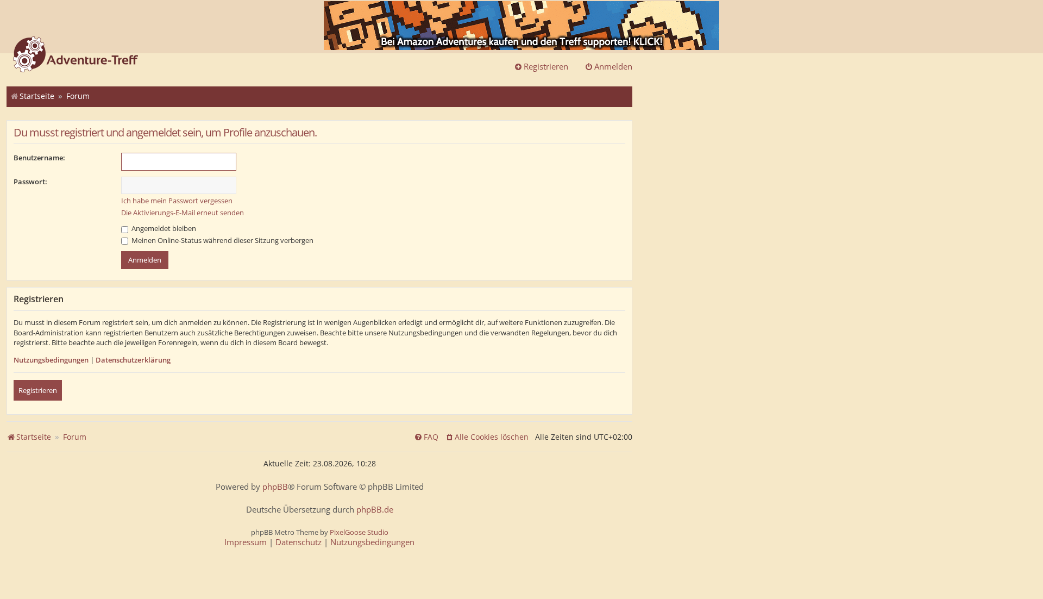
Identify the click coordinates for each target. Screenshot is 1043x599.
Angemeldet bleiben (163, 228)
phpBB (275, 487)
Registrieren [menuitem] (546, 66)
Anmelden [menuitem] (613, 66)
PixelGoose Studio (359, 532)
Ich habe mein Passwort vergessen (177, 200)
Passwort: (30, 181)
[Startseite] (75, 55)
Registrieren (37, 390)
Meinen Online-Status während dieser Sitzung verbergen (221, 240)
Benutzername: (39, 158)
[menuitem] (487, 437)
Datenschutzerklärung (133, 360)
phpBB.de (374, 509)
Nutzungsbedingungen (51, 360)
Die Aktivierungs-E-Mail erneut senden (182, 212)
